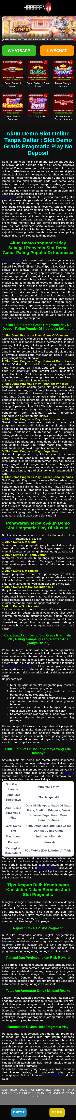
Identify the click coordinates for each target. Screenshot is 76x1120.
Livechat (57, 50)
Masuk (57, 1112)
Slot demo (8, 197)
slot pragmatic (47, 867)
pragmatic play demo (20, 666)
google (68, 772)
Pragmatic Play (12, 260)
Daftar (19, 1112)
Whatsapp (19, 50)
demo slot (8, 538)
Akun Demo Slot (55, 1075)
